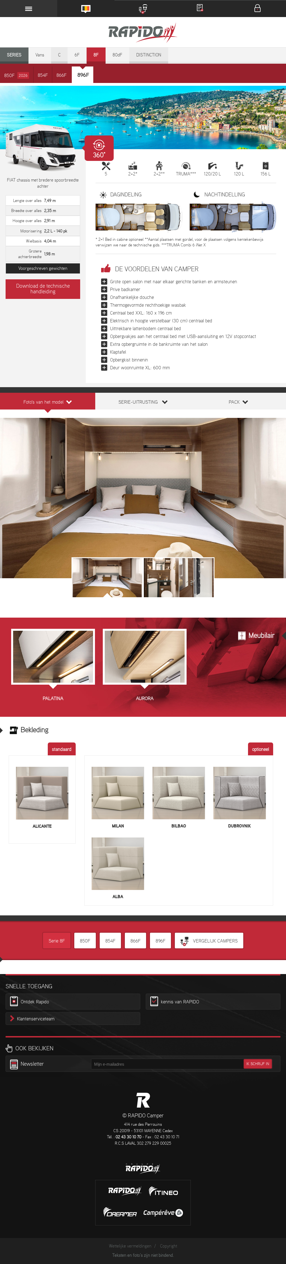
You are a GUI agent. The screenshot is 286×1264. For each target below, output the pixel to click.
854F (43, 75)
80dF (117, 55)
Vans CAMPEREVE (163, 1213)
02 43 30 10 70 (128, 1137)
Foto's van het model (43, 402)
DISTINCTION (148, 55)
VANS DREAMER (120, 1212)
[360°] (43, 148)
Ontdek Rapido (35, 1002)
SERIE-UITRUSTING (138, 402)
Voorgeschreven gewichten (42, 268)
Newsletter (32, 1064)
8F (96, 55)
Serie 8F (57, 941)
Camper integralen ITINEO (163, 1191)
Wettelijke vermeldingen (130, 1246)
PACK (234, 402)
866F (61, 75)
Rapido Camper (143, 33)
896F (160, 941)
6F (77, 55)
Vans (39, 55)
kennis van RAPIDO (180, 1002)
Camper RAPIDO (143, 1100)
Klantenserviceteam (35, 1019)
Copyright (168, 1246)
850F (16, 75)
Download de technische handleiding (43, 289)
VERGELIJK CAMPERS (215, 941)
